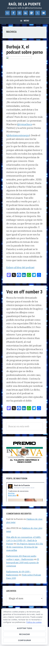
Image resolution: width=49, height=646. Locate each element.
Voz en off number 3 (24, 292)
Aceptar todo (24, 628)
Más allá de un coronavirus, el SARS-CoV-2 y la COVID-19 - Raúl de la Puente (23, 540)
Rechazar (24, 634)
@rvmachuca (24, 124)
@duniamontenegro (18, 135)
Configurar (24, 640)
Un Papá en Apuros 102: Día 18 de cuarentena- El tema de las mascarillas (24, 547)
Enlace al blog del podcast (20, 267)
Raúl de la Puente (25, 4)
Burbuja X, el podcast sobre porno (24, 49)
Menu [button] (26, 20)
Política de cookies (34, 622)
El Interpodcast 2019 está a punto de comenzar (22, 562)
